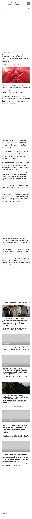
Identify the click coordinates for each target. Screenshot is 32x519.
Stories (13, 2)
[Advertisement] (16, 30)
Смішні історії (20, 64)
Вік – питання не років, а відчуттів (15, 347)
